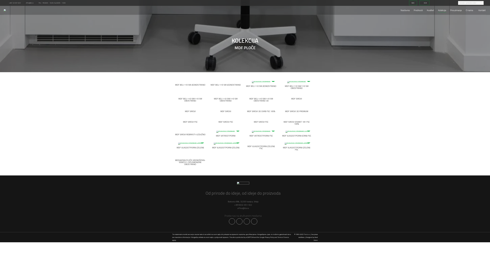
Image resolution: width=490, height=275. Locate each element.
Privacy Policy (269, 237)
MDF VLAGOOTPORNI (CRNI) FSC (296, 135)
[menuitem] (405, 10)
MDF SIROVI (296, 98)
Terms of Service (283, 237)
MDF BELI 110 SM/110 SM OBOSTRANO (296, 87)
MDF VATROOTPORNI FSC (261, 135)
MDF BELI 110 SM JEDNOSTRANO (190, 84)
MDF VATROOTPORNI (225, 135)
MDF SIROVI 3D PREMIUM (296, 111)
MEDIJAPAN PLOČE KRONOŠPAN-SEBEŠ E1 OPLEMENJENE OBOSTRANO (190, 162)
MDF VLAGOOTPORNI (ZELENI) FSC (261, 147)
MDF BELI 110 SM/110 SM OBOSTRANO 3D (261, 99)
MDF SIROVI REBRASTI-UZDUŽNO (190, 134)
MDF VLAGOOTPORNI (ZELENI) (190, 147)
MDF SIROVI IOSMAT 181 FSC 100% (297, 122)
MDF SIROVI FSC (190, 121)
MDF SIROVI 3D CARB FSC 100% (261, 111)
